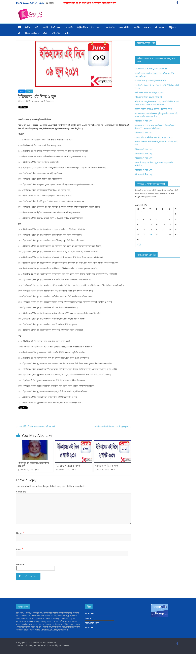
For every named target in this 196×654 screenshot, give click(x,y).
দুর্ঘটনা (45, 33)
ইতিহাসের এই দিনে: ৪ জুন (143, 153)
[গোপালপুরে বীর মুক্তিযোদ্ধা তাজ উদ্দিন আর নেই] (35, 442)
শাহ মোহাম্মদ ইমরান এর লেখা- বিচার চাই (148, 97)
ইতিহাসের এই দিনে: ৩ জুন (143, 158)
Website (20, 564)
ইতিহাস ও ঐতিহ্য (31, 33)
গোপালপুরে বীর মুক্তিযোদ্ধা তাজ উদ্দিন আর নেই (33, 464)
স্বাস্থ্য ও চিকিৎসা (124, 27)
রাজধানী (45, 27)
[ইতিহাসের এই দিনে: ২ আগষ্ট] (112, 442)
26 (151, 234)
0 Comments (49, 101)
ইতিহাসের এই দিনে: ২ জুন (143, 169)
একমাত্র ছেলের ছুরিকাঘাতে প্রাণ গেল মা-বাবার (150, 80)
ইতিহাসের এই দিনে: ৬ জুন (143, 132)
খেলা (98, 27)
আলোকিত (137, 27)
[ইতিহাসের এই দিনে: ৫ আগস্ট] (73, 442)
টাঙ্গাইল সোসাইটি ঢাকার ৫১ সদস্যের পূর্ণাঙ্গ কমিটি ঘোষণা (153, 108)
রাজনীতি (27, 27)
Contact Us (90, 618)
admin (36, 101)
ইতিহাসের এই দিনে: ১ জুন (143, 174)
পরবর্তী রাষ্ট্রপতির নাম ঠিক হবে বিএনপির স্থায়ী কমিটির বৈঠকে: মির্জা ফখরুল (89, 2)
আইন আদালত (159, 27)
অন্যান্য (146, 27)
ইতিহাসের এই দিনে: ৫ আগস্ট (68, 465)
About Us (89, 613)
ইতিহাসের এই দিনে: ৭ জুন (143, 120)
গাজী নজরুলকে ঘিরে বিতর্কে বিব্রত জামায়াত (149, 92)
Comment (21, 491)
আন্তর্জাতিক (69, 27)
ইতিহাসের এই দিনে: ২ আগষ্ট (106, 465)
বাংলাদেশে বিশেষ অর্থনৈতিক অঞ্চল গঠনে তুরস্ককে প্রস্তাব (154, 137)
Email (19, 549)
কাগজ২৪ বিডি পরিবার (92, 622)
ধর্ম (19, 33)
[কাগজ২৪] (19, 27)
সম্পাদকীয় (66, 33)
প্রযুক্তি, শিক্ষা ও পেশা (84, 27)
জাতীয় (37, 27)
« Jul (139, 244)
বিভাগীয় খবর (55, 27)
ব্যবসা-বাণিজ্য (110, 27)
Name (20, 532)
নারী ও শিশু (56, 33)
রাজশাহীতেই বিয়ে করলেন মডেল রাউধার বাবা (35, 426)
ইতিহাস (30, 91)
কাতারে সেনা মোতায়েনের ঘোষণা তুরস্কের (113, 426)
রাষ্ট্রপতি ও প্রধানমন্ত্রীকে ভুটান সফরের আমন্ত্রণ (151, 68)
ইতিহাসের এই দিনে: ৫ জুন (143, 149)
